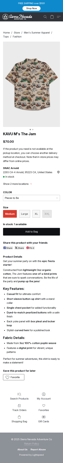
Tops (6, 36)
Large (24, 213)
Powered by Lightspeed (31, 455)
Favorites (44, 410)
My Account (44, 398)
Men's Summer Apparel (37, 32)
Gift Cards (43, 421)
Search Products (19, 398)
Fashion (17, 36)
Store (17, 32)
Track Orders (19, 410)
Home (6, 32)
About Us (22, 449)
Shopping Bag (19, 421)
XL (36, 213)
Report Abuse (38, 449)
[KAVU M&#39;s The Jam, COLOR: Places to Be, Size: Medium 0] (31, 84)
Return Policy (31, 443)
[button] (31, 8)
